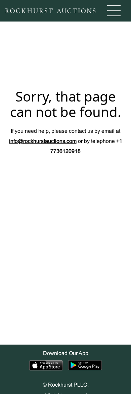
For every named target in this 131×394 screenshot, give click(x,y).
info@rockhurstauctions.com (43, 141)
